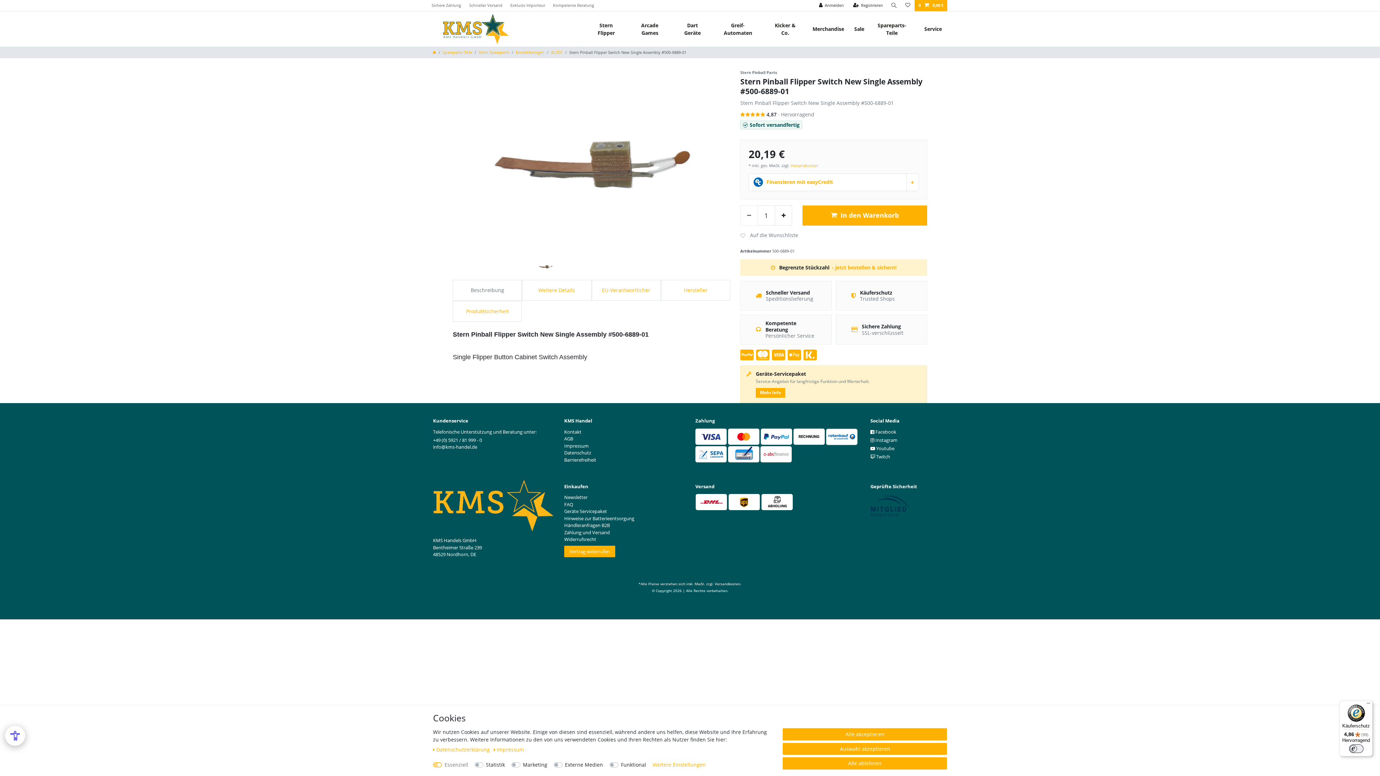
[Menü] (1368, 705)
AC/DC (557, 52)
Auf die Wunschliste (769, 236)
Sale (859, 29)
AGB (568, 438)
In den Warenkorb (870, 215)
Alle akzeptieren (865, 734)
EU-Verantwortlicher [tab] (626, 290)
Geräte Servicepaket (585, 511)
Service (933, 29)
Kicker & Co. (785, 29)
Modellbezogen (530, 52)
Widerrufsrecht (580, 539)
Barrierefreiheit (580, 460)
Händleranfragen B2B (587, 525)
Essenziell (456, 764)
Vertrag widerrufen (590, 551)
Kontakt (572, 432)
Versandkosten (804, 165)
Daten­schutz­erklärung (463, 749)
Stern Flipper (606, 29)
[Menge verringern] (749, 215)
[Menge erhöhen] (783, 215)
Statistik (495, 764)
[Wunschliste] (907, 5)
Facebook (885, 432)
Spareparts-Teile (892, 29)
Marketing (535, 764)
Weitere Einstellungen (679, 764)
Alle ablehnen (865, 763)
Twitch (882, 456)
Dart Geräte (692, 29)
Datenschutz (577, 452)
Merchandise (828, 29)
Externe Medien (584, 764)
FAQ (568, 504)
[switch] (1356, 748)
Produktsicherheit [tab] (487, 311)
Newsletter (576, 497)
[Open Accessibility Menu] (15, 736)
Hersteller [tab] (696, 290)
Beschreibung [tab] (487, 290)
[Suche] (894, 5)
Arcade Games (649, 29)
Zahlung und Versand (587, 532)
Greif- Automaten (738, 29)
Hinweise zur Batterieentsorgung (599, 518)
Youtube (884, 448)
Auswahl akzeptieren (865, 748)
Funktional (633, 764)
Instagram (885, 440)
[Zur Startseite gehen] (434, 52)
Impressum (510, 749)
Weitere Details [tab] (556, 290)
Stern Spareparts (494, 52)
